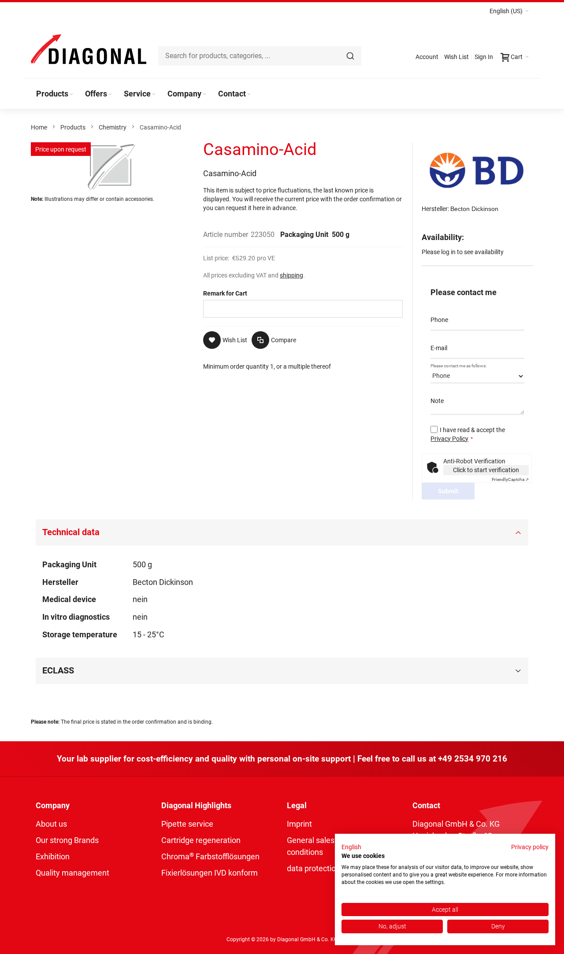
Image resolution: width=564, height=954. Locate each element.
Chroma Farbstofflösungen (210, 856)
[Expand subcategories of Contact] (249, 94)
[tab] (282, 532)
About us (51, 823)
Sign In (484, 56)
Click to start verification (486, 469)
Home (39, 127)
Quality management (72, 872)
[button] (509, 11)
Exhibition (53, 856)
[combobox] (259, 56)
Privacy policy (530, 846)
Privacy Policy (449, 438)
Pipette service (187, 823)
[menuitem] (55, 94)
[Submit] (350, 56)
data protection (313, 868)
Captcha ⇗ (510, 479)
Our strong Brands (67, 840)
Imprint (299, 823)
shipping (291, 275)
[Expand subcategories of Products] (71, 94)
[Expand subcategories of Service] (154, 94)
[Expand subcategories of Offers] (110, 94)
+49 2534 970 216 (472, 759)
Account (427, 56)
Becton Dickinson (474, 208)
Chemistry (112, 127)
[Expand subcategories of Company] (204, 94)
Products (72, 127)
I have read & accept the (467, 434)
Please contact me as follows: (458, 365)
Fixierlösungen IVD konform (209, 872)
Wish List (456, 56)
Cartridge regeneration (201, 840)
